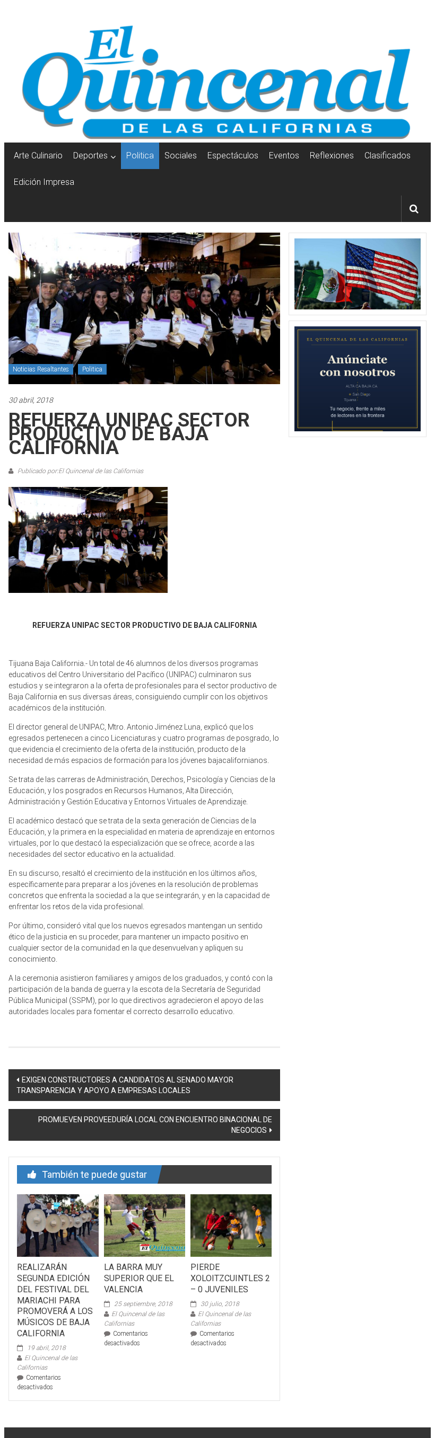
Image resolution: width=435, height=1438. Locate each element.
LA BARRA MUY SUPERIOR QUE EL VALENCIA (139, 1278)
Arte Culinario (38, 155)
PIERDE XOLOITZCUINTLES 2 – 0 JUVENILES (230, 1278)
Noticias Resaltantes (41, 369)
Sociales (180, 155)
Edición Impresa (44, 182)
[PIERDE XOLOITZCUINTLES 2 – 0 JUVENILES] (231, 1225)
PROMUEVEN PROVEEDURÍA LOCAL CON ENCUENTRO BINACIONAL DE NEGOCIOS (155, 1124)
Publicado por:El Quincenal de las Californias (79, 471)
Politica (140, 155)
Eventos (284, 155)
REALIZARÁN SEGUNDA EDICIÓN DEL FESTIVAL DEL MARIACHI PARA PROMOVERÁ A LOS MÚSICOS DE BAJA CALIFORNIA (55, 1300)
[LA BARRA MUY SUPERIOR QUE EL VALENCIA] (144, 1225)
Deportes (90, 155)
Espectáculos (232, 155)
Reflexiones (332, 155)
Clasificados (387, 155)
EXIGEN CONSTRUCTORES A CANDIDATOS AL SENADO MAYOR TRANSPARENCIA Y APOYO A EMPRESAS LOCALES (124, 1085)
